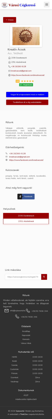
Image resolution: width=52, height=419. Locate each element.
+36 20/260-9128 (18, 66)
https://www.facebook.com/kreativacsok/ (28, 75)
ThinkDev (24, 414)
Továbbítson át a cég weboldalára (27, 102)
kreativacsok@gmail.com (21, 71)
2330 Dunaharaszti (26, 215)
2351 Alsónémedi (26, 221)
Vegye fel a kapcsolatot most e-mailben (27, 94)
